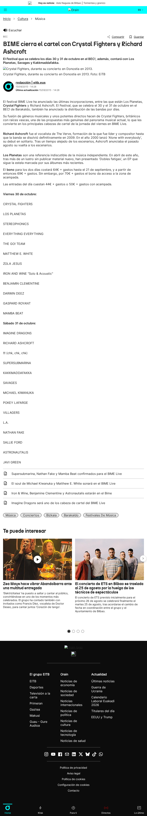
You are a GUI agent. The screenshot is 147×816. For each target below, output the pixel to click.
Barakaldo (71, 515)
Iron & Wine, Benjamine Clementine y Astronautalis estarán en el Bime (61, 493)
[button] (143, 558)
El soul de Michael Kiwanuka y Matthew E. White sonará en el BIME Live (63, 483)
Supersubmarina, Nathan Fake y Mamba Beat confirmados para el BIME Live (66, 474)
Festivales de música (101, 515)
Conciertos (31, 515)
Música (11, 515)
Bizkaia (51, 515)
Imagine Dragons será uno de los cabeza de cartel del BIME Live (58, 503)
